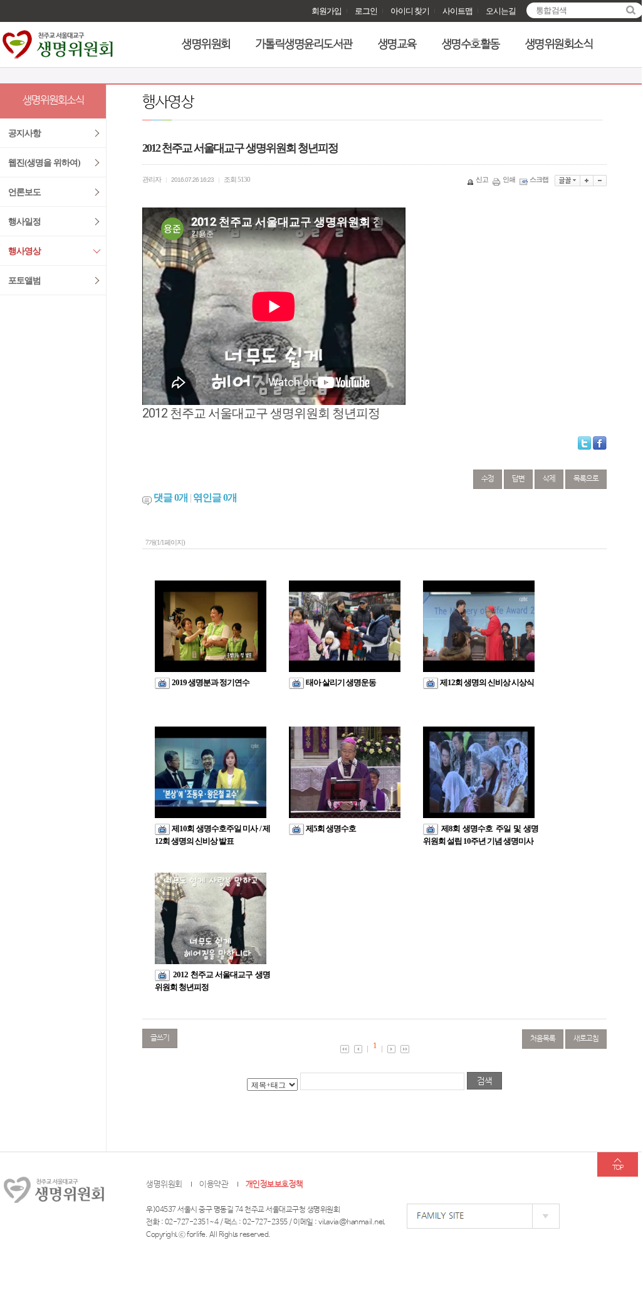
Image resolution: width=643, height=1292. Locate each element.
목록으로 (586, 479)
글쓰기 (159, 1038)
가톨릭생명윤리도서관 (304, 44)
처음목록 (542, 1038)
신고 (482, 179)
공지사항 (24, 133)
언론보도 (24, 192)
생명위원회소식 (559, 44)
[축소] (600, 180)
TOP (617, 1168)
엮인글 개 (215, 497)
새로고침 (586, 1038)
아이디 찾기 (409, 11)
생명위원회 (206, 44)
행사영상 (24, 251)
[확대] (586, 180)
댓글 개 (171, 497)
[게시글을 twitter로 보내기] (584, 443)
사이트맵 (457, 11)
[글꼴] (567, 180)
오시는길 (501, 11)
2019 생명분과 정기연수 (210, 682)
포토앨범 (24, 280)
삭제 (549, 479)
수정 (487, 479)
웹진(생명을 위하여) (44, 162)
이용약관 (213, 1184)
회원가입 (326, 11)
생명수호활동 (471, 44)
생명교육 (397, 44)
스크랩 (539, 179)
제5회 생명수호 (331, 828)
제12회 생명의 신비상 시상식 (487, 682)
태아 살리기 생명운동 (341, 682)
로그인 (366, 11)
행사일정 (24, 221)
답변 (518, 479)
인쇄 (509, 179)
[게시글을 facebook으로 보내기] (600, 443)
